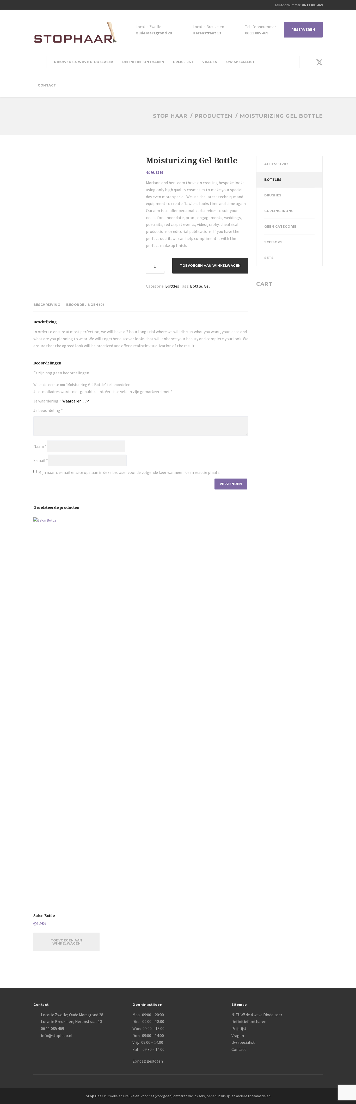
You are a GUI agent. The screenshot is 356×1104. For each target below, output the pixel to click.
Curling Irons (278, 211)
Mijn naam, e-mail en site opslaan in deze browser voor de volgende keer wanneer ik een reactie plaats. (129, 472)
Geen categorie (280, 226)
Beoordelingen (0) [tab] (85, 305)
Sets (268, 258)
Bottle (196, 286)
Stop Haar (94, 1096)
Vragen (209, 62)
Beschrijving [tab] (46, 305)
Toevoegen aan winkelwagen (210, 266)
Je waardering (47, 401)
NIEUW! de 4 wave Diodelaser (83, 62)
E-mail (40, 460)
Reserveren (303, 30)
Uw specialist (240, 62)
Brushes (272, 195)
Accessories (277, 164)
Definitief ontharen (143, 62)
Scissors (273, 242)
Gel (207, 286)
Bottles (172, 286)
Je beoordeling (48, 410)
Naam (40, 446)
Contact (47, 85)
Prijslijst (183, 62)
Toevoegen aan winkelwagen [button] (66, 941)
